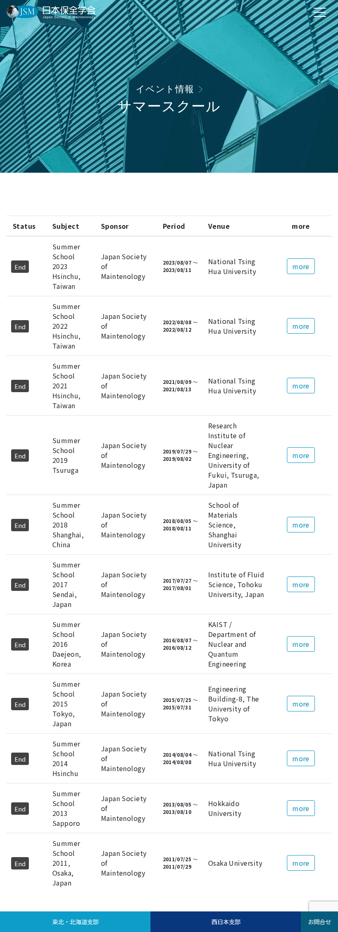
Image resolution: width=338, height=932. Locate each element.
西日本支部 (225, 921)
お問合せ (319, 921)
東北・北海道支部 (75, 921)
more (301, 266)
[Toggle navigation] (319, 12)
